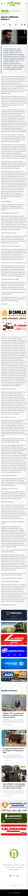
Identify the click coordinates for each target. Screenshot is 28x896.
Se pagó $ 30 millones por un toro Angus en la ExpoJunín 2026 (13, 750)
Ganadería (22, 864)
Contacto (12, 867)
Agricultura (16, 864)
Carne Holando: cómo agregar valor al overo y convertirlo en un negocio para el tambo (14, 786)
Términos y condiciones (14, 869)
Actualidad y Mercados (8, 864)
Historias (7, 867)
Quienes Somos (19, 867)
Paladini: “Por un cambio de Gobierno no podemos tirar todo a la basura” (13, 715)
